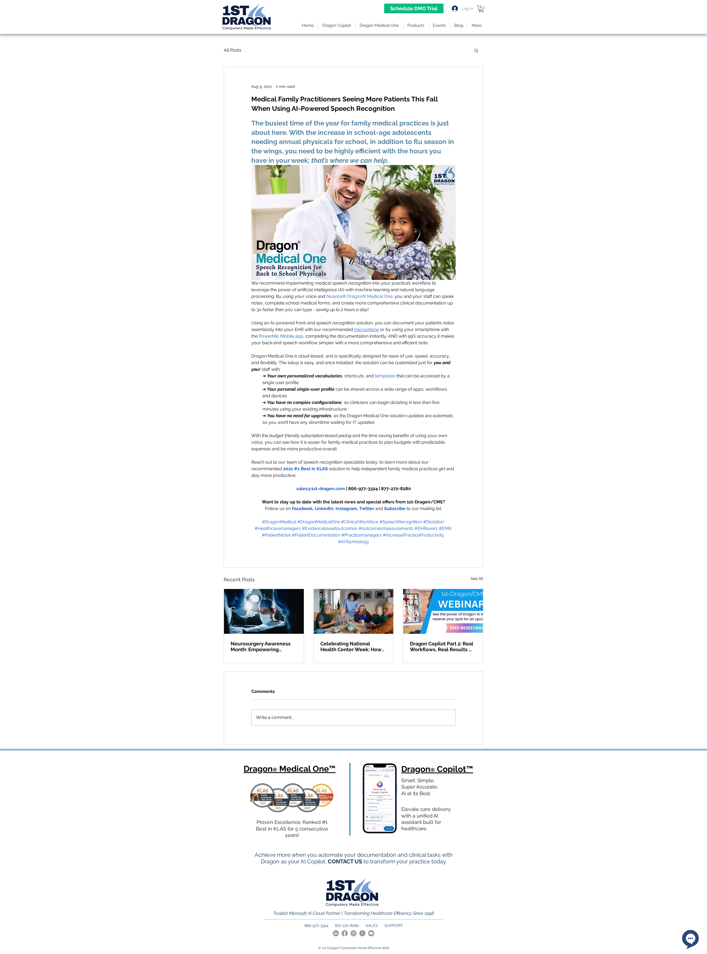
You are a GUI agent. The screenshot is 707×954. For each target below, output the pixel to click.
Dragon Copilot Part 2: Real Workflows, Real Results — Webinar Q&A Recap (441, 646)
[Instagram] (353, 933)
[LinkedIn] (336, 933)
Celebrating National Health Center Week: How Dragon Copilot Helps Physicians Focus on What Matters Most (350, 646)
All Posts (232, 50)
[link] (481, 8)
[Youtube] (371, 933)
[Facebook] (345, 933)
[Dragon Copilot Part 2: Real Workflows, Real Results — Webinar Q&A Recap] (443, 611)
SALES (372, 925)
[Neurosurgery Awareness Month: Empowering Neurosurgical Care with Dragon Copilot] (264, 611)
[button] (415, 25)
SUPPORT (393, 925)
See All (477, 578)
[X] (362, 933)
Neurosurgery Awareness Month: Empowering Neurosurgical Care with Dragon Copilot (261, 646)
